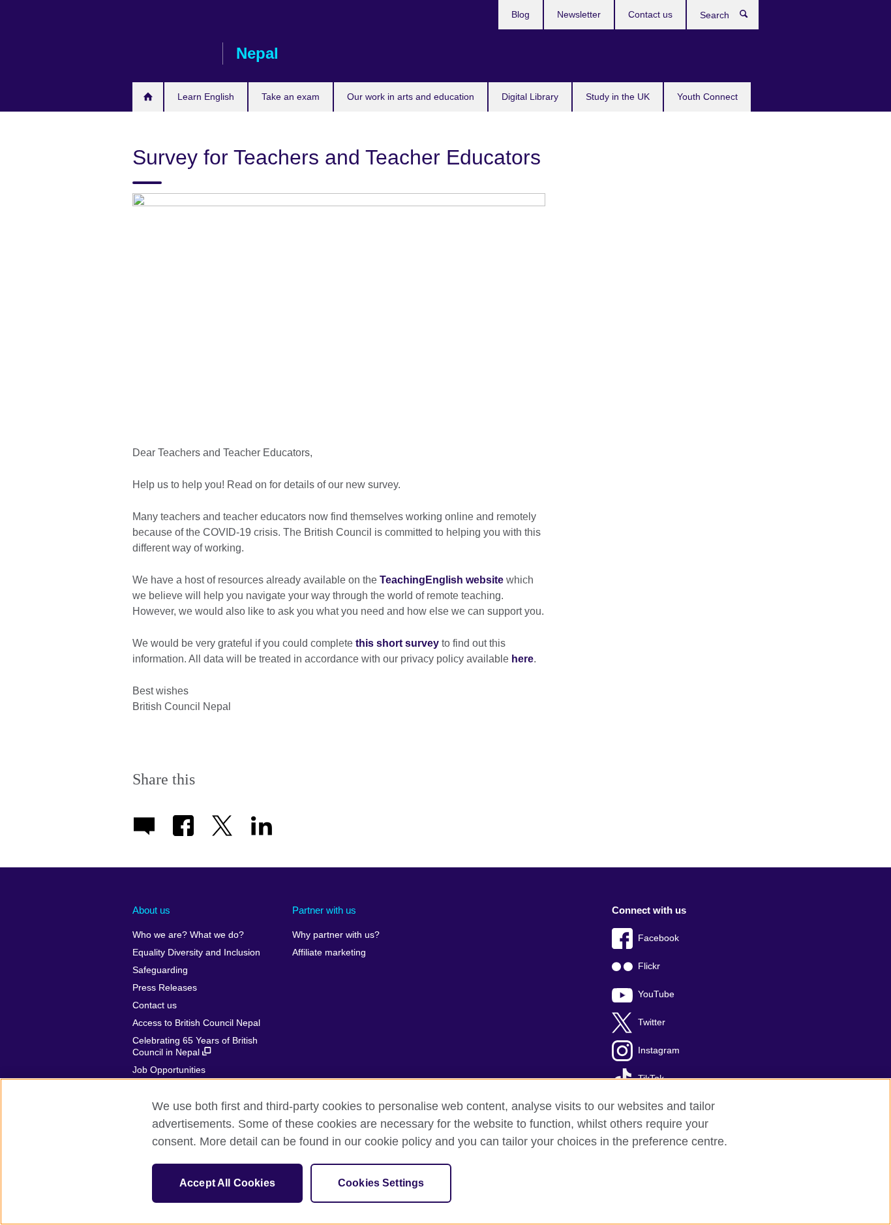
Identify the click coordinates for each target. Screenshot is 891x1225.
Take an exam (291, 96)
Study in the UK (618, 96)
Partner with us (324, 910)
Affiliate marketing (329, 952)
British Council (170, 53)
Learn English (205, 96)
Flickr (649, 966)
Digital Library (530, 96)
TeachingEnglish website (442, 579)
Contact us (650, 14)
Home (147, 97)
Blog (520, 14)
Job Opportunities (168, 1070)
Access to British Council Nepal (196, 1023)
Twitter (651, 1022)
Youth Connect (707, 96)
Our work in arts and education (410, 96)
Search (750, 16)
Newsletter (579, 14)
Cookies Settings (381, 1182)
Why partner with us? (336, 935)
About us (151, 910)
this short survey (397, 643)
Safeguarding (160, 970)
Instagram (659, 1050)
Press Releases (164, 988)
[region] (445, 1151)
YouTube (656, 994)
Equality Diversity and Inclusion (196, 952)
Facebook (658, 938)
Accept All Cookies (227, 1182)
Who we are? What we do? (188, 935)
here (522, 658)
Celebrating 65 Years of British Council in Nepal (195, 1046)
